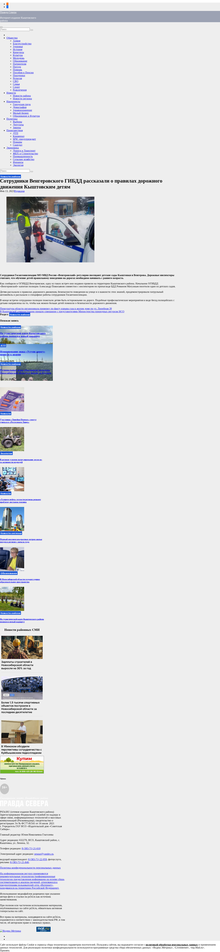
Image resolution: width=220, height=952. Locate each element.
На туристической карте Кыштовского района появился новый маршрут (23, 335)
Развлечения (20, 90)
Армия (16, 40)
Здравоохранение (22, 110)
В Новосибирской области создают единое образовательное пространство (20, 580)
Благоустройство (22, 43)
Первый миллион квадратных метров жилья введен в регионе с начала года (21, 540)
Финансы (18, 162)
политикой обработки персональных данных (172, 944)
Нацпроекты (13, 101)
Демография (19, 107)
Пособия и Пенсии (23, 72)
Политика (11, 118)
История (17, 49)
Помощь (17, 69)
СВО (15, 81)
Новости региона (22, 98)
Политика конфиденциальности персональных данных (30, 867)
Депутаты (18, 124)
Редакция (19, 191)
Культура (18, 55)
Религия (17, 78)
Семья (16, 84)
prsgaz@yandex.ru (43, 854)
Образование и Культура (26, 116)
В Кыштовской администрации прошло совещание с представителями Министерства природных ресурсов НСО (62, 311)
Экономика (12, 147)
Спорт (16, 87)
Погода (17, 66)
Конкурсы (18, 52)
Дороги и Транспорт (24, 150)
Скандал (17, 144)
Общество (12, 37)
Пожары (17, 142)
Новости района (22, 95)
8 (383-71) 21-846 (19, 862)
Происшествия (14, 130)
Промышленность (23, 156)
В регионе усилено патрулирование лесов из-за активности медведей (21, 460)
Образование (20, 61)
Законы (17, 127)
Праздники (19, 75)
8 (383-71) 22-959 (37, 859)
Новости (11, 92)
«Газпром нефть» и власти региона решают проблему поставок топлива (20, 500)
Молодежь (18, 58)
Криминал (18, 136)
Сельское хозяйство (23, 159)
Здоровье (18, 46)
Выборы (17, 121)
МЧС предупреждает (24, 139)
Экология (18, 165)
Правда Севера (8, 12)
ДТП (15, 133)
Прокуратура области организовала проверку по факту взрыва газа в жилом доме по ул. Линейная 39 (56, 308)
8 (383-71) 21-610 (31, 848)
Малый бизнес (21, 113)
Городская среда (22, 104)
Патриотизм (19, 64)
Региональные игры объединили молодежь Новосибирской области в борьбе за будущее (25, 371)
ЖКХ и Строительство (25, 153)
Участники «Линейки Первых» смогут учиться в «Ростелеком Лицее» (18, 420)
